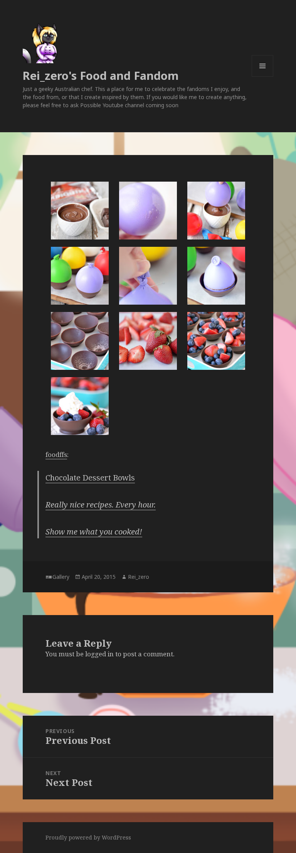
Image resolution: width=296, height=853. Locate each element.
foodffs (56, 454)
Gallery (60, 576)
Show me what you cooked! (93, 531)
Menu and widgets (262, 76)
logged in (99, 653)
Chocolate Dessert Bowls (90, 477)
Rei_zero (138, 576)
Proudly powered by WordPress (88, 837)
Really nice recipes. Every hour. (100, 504)
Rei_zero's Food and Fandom (101, 75)
